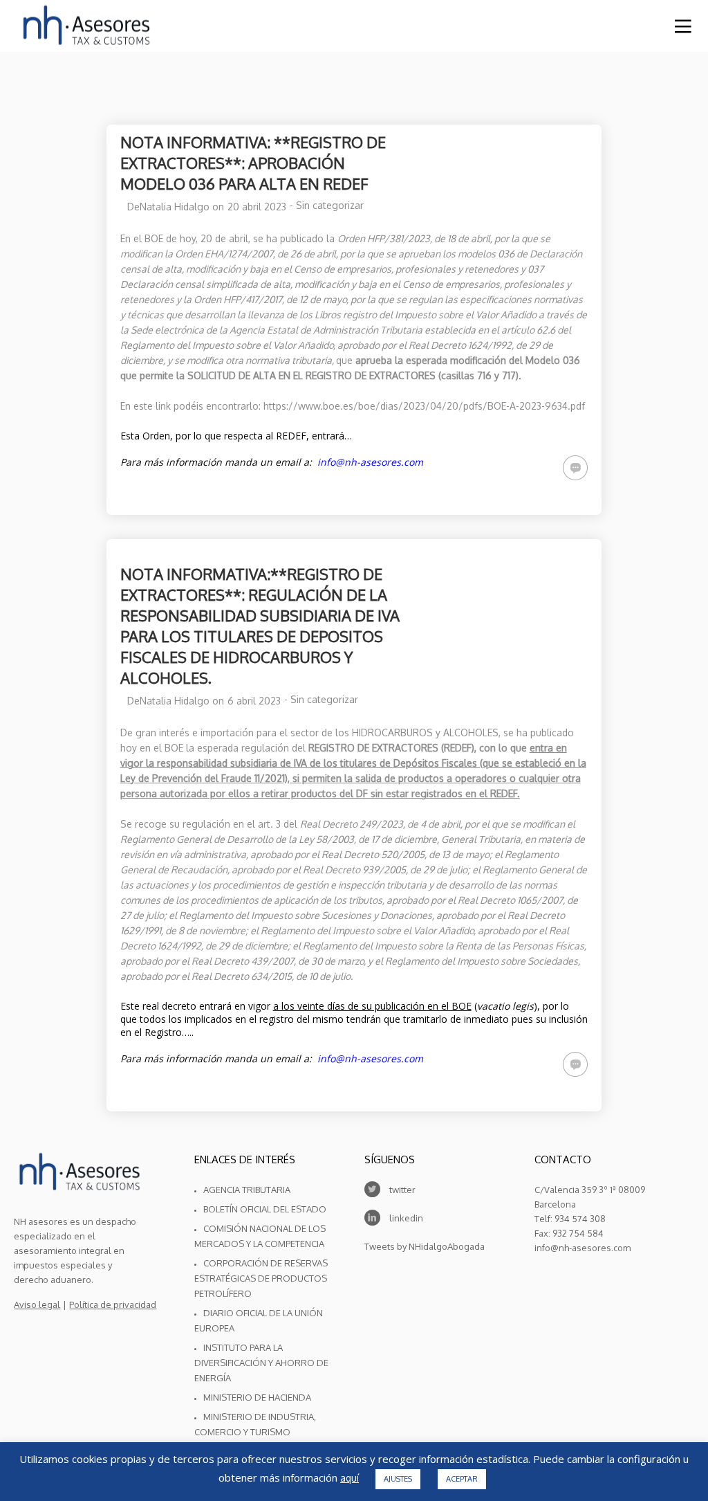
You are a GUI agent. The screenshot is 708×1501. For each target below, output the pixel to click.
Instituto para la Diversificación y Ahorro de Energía (261, 1362)
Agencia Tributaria (246, 1189)
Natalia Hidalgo (174, 206)
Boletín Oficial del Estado (264, 1209)
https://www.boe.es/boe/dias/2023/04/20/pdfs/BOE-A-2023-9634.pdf (424, 406)
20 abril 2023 (256, 206)
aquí (349, 1478)
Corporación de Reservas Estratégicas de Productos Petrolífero (261, 1278)
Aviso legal (37, 1304)
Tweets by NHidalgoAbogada (424, 1246)
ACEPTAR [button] (462, 1479)
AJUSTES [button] (398, 1479)
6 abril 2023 (254, 701)
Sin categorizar (330, 205)
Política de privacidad (112, 1304)
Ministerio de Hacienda (257, 1397)
